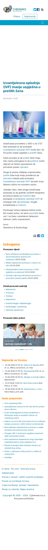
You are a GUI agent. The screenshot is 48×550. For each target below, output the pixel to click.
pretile (26, 158)
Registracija (30, 16)
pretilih (33, 152)
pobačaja (24, 202)
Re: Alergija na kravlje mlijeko (33, 377)
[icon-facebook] (38, 9)
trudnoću (26, 195)
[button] (5, 337)
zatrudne (7, 178)
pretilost (34, 161)
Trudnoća (10, 293)
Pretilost (9, 296)
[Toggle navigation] (42, 22)
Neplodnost (10, 289)
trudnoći (22, 205)
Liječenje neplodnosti (14, 310)
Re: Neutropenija (28, 371)
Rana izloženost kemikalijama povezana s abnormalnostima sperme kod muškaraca (23, 256)
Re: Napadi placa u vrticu (31, 389)
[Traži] (42, 9)
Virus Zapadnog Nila (13, 403)
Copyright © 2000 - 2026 (15, 495)
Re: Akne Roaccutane (29, 383)
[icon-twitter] (34, 9)
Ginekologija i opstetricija (16, 307)
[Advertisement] (24, 50)
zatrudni (24, 167)
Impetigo (8, 457)
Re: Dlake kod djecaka (30, 365)
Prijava (16, 16)
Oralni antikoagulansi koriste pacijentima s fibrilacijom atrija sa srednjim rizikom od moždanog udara (22, 415)
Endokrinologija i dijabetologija (18, 303)
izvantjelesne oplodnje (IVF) (16, 149)
